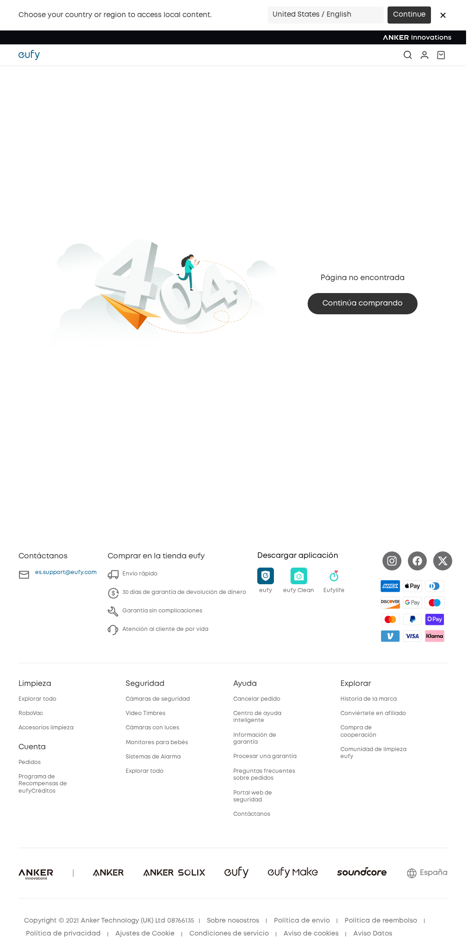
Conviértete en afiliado (373, 713)
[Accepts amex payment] (390, 586)
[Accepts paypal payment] (412, 619)
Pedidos (29, 762)
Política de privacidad (63, 933)
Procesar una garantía (265, 756)
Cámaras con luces (152, 727)
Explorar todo (37, 699)
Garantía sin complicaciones (162, 610)
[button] (443, 15)
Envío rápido (140, 573)
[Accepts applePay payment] (412, 586)
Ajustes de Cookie (145, 933)
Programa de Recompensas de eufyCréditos (42, 784)
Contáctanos (251, 814)
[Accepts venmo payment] (390, 636)
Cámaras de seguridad (158, 699)
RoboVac (30, 713)
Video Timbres (145, 713)
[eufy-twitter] (442, 560)
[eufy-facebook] (417, 560)
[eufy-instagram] (391, 560)
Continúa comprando (362, 303)
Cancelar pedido (256, 699)
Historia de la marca (368, 699)
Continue (409, 15)
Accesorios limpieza (45, 727)
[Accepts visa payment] (412, 636)
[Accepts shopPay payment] (434, 619)
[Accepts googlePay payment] (412, 602)
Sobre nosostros (233, 921)
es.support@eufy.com (66, 572)
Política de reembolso (381, 921)
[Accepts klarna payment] (434, 636)
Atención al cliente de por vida (165, 629)
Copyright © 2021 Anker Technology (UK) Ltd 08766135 (109, 921)
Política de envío (302, 921)
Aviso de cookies (311, 933)
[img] (434, 602)
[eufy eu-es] (33, 55)
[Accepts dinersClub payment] (434, 586)
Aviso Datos (372, 933)
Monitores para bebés (157, 742)
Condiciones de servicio (229, 933)
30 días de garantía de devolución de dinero (184, 592)
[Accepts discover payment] (390, 602)
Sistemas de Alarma (153, 756)
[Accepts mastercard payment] (390, 619)
